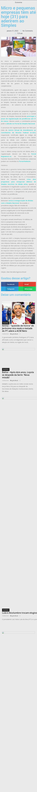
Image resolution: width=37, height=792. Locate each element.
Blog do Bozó (14, 334)
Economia (18, 2)
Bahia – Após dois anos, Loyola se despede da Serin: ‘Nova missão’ (18, 375)
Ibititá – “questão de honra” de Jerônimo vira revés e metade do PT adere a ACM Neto (18, 328)
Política (5, 323)
